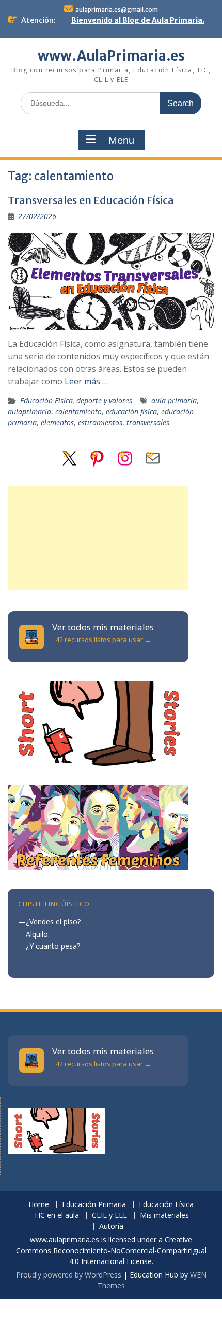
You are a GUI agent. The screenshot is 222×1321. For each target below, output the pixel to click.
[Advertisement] (98, 538)
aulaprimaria (29, 411)
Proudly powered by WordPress (68, 1275)
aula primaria (174, 400)
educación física (131, 411)
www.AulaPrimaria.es (111, 55)
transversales (147, 422)
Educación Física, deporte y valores (76, 400)
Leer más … (86, 381)
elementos (57, 422)
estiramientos (100, 422)
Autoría (111, 1226)
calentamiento (78, 411)
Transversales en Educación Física (91, 200)
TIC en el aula (56, 1215)
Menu (121, 140)
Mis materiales (164, 1215)
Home (38, 1204)
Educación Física (166, 1204)
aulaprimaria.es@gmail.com (116, 9)
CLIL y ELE (109, 1215)
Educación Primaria (94, 1204)
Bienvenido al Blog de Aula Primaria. (137, 20)
